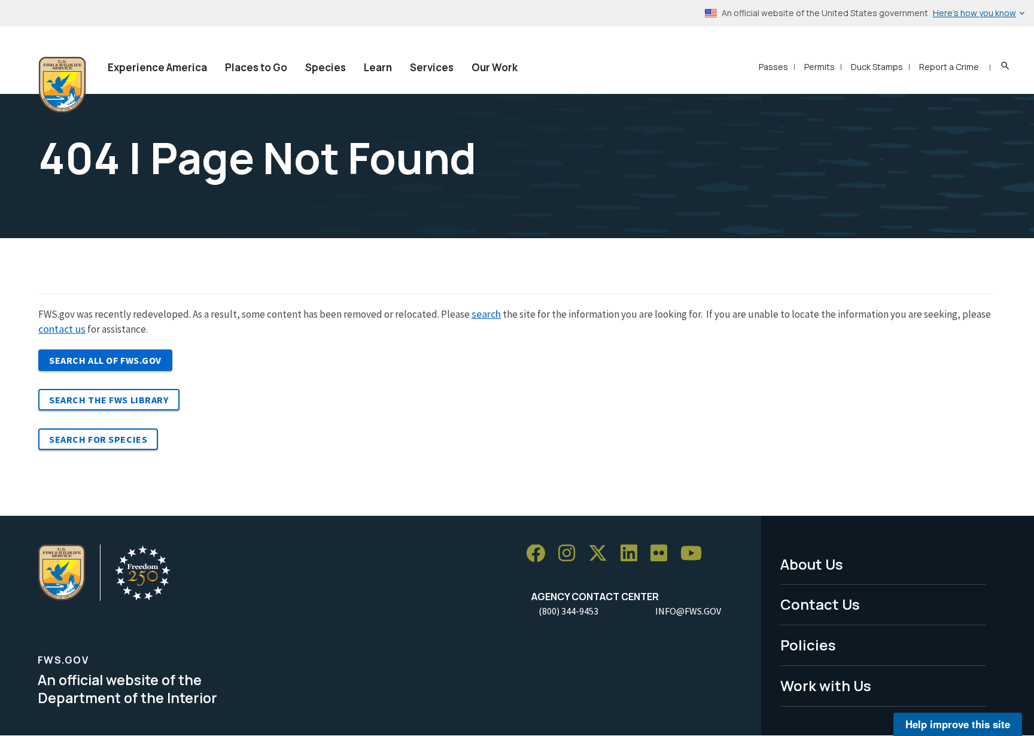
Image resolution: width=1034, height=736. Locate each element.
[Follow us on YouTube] (695, 554)
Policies (808, 645)
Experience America (157, 67)
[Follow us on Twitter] (602, 554)
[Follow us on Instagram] (570, 554)
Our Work (495, 67)
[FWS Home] (62, 85)
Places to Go (256, 67)
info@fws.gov (688, 611)
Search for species (98, 439)
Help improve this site (957, 724)
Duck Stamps (877, 66)
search (486, 314)
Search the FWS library (109, 400)
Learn (378, 67)
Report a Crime (949, 66)
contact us (62, 329)
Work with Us (825, 685)
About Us (811, 564)
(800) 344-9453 (568, 611)
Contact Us (820, 604)
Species (325, 67)
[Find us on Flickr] (663, 554)
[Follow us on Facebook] (540, 554)
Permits (819, 66)
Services (432, 67)
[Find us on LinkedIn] (633, 554)
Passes (773, 66)
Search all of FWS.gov (105, 360)
